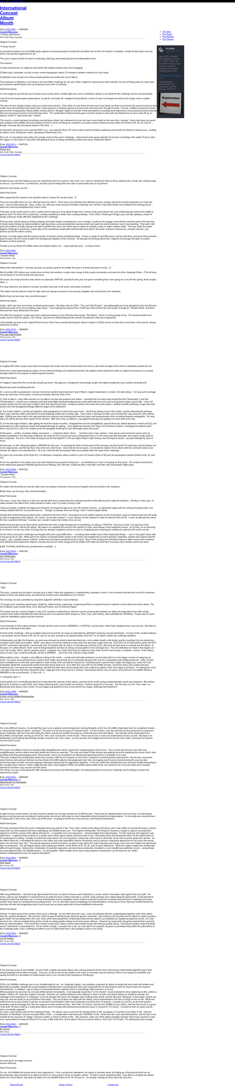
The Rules (167, 34)
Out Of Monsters (8, 556)
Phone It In (5, 149)
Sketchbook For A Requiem (13, 782)
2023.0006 (11, 469)
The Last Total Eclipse (10, 334)
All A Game (5, 863)
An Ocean (5, 1029)
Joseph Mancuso (9, 32)
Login (2, 1)
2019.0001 (11, 858)
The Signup (167, 39)
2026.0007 (11, 29)
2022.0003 (11, 551)
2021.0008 (11, 691)
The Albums (168, 37)
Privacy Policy (65, 1085)
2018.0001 (11, 933)
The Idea (166, 31)
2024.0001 (11, 250)
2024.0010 (11, 329)
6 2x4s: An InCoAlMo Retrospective (17, 696)
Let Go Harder (7, 938)
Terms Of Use (16, 1085)
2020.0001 (11, 777)
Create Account (16, 1)
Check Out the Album (10, 154)
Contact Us (113, 1085)
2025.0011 (11, 144)
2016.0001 (11, 1024)
